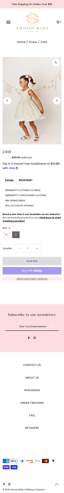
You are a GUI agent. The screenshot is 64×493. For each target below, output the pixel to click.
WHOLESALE (32, 390)
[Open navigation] (8, 22)
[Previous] (7, 100)
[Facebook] (29, 338)
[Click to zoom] (56, 62)
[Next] (57, 100)
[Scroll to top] (57, 484)
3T (6, 234)
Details (9, 180)
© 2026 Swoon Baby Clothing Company (24, 489)
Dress (33, 42)
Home (21, 42)
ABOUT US (32, 378)
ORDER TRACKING (32, 403)
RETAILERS (32, 428)
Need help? (25, 179)
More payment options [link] (32, 279)
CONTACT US (32, 365)
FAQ (32, 415)
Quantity (7, 248)
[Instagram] (34, 338)
